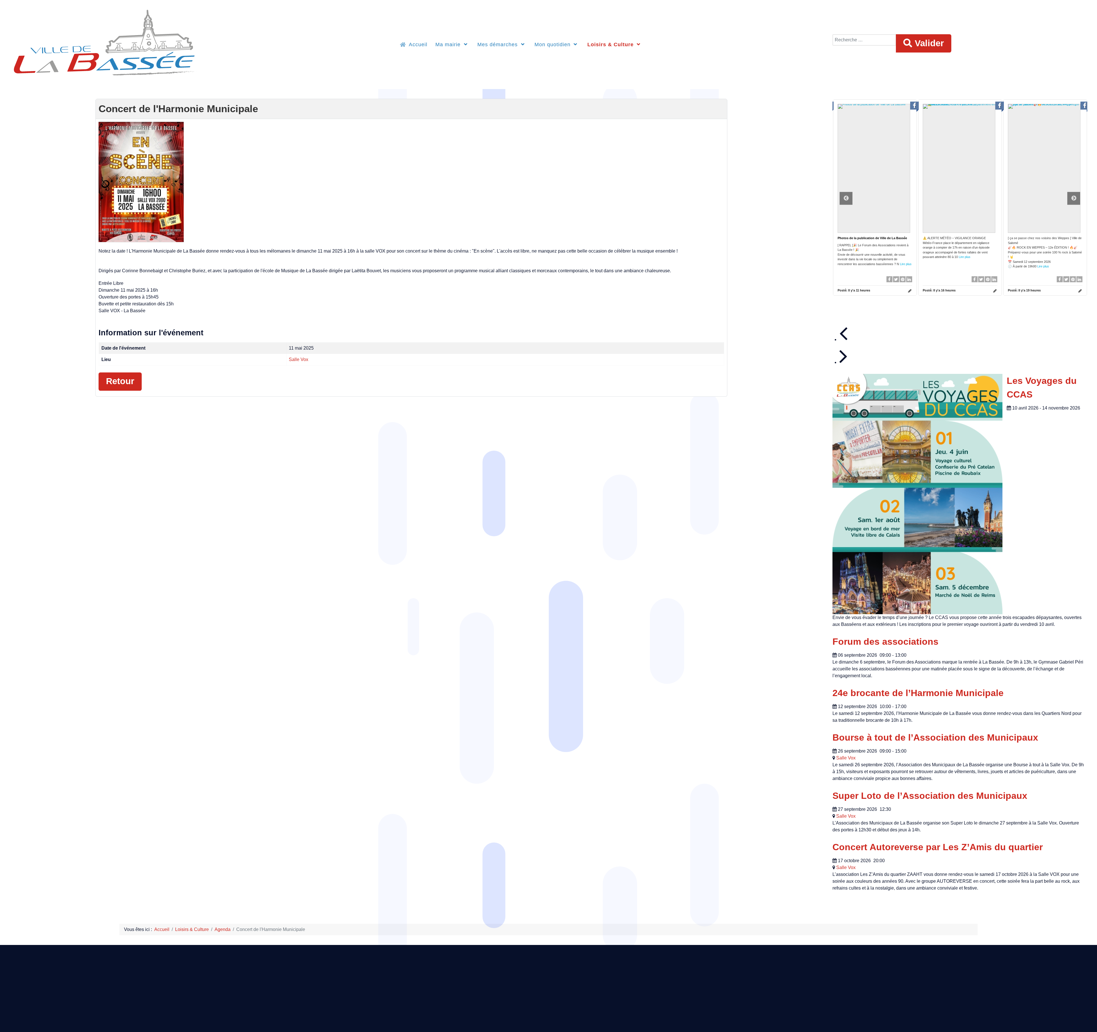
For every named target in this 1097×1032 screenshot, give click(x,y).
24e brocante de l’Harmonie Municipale (918, 693)
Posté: (854, 290)
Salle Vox (298, 359)
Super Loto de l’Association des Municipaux (929, 796)
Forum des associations (885, 641)
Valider (928, 43)
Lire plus (906, 264)
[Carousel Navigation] (963, 344)
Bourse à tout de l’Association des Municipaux (935, 737)
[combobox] (864, 40)
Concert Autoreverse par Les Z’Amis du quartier (937, 847)
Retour (120, 381)
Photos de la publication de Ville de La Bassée (872, 238)
